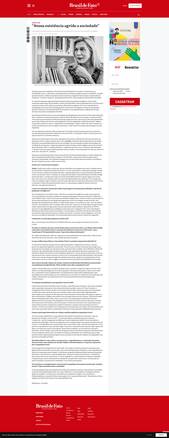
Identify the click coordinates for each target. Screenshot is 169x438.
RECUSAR (149, 435)
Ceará (79, 411)
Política (94, 14)
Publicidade (39, 416)
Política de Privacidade (43, 424)
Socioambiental (70, 417)
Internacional (70, 410)
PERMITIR (161, 435)
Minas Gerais (80, 416)
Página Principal (38, 14)
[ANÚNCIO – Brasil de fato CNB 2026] (124, 60)
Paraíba (79, 419)
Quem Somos (103, 14)
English (125, 5)
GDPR (44, 435)
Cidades (87, 14)
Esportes (79, 14)
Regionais (50, 14)
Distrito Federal (81, 414)
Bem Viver (68, 415)
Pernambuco (90, 411)
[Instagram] (33, 5)
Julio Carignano (54, 33)
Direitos (68, 413)
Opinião (71, 14)
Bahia (79, 408)
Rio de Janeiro (91, 414)
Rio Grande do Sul (91, 416)
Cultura (63, 14)
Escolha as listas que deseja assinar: (120, 89)
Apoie (29, 14)
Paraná (89, 408)
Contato (38, 420)
